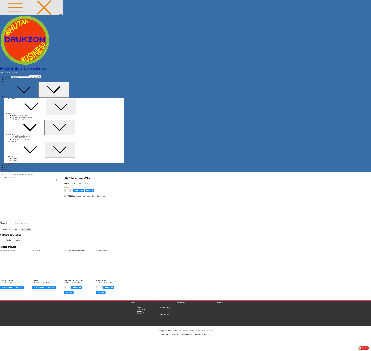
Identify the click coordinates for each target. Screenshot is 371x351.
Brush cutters (12, 113)
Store (5, 81)
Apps (5, 167)
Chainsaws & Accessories (20, 139)
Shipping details (8, 164)
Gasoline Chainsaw (18, 138)
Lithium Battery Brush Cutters (22, 117)
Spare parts (12, 156)
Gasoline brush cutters (19, 115)
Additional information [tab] (11, 229)
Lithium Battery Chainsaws (21, 136)
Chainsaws (11, 134)
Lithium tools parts (18, 119)
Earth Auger (12, 141)
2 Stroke (14, 158)
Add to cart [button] (77, 287)
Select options (7, 287)
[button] (56, 180)
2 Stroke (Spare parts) (12, 174)
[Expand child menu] (53, 90)
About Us (6, 166)
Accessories (12, 162)
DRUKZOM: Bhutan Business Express (23, 68)
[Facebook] (179, 315)
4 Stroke (14, 160)
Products (6, 96)
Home (2, 174)
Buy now (89, 190)
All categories (12, 98)
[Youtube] (179, 307)
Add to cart (79, 190)
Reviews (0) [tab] (26, 229)
